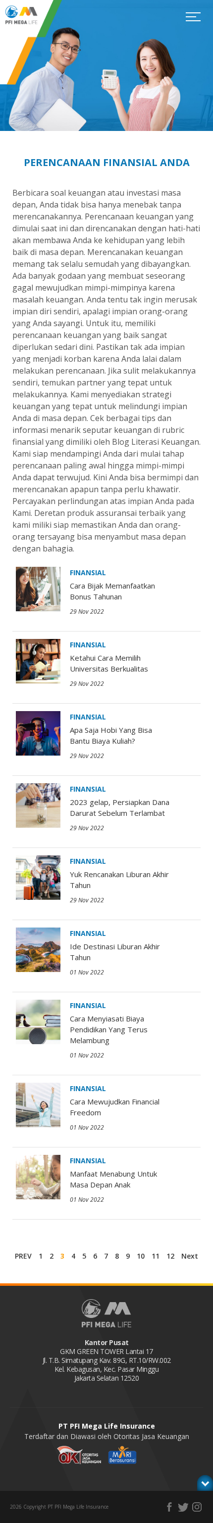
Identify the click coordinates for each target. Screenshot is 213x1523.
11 (156, 1256)
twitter (183, 1507)
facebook (169, 1507)
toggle (205, 1483)
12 (170, 1256)
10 (141, 1256)
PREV (23, 1256)
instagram (197, 1507)
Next (189, 1256)
